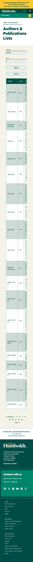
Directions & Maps (10, 463)
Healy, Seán (11, 174)
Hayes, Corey (11, 158)
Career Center (9, 528)
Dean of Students (10, 536)
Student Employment (10, 523)
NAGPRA (7, 513)
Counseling (8, 538)
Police (7, 543)
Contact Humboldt (11, 482)
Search (8, 49)
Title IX (7, 511)
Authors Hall (13, 22)
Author (10, 81)
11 (15, 419)
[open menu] (30, 11)
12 (19, 419)
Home (5, 22)
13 (22, 419)
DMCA (6, 508)
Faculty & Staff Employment (13, 521)
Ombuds (7, 553)
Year (7, 58)
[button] (24, 11)
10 (12, 419)
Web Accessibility (10, 503)
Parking (7, 541)
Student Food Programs (11, 546)
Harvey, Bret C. (11, 111)
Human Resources (9, 526)
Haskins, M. (10, 141)
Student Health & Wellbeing (13, 548)
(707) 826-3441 (16, 433)
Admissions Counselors (13, 478)
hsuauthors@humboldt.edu (16, 435)
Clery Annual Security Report (13, 551)
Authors (6, 15)
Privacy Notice (9, 506)
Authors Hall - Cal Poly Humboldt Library (16, 431)
